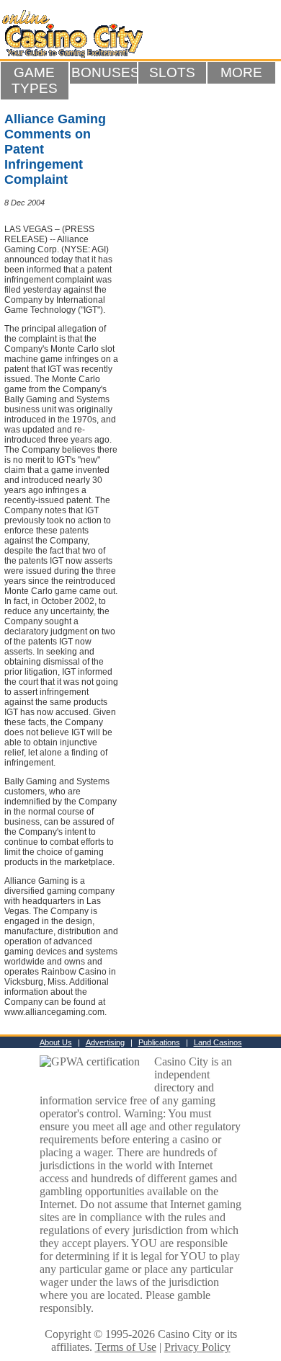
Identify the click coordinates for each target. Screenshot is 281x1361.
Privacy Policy (197, 1347)
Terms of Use (125, 1347)
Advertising (105, 1042)
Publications (159, 1042)
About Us (56, 1042)
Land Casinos (218, 1042)
